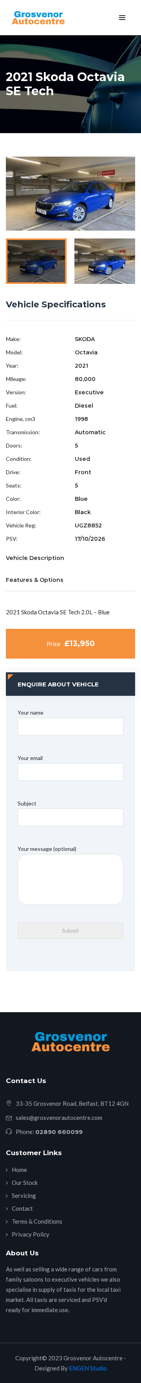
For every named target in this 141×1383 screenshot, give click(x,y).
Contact (22, 1208)
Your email (30, 758)
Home (19, 1169)
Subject (27, 803)
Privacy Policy (30, 1234)
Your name (30, 712)
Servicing (24, 1195)
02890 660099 (59, 1132)
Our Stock (25, 1182)
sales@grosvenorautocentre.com (59, 1117)
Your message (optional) (47, 848)
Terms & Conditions (37, 1221)
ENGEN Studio (87, 1368)
